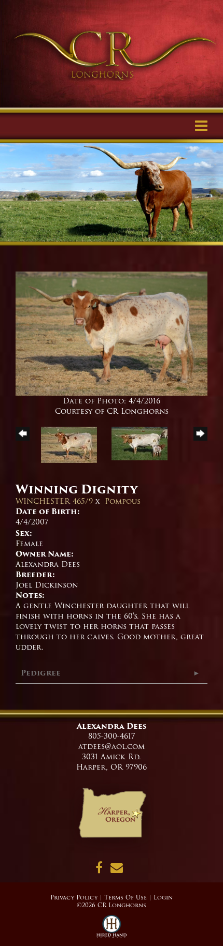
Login (163, 897)
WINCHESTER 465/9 (54, 501)
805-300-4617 (111, 736)
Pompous (123, 501)
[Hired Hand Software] (111, 930)
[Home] (111, 816)
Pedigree (41, 673)
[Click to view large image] (111, 333)
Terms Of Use (125, 897)
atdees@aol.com (111, 746)
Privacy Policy (73, 897)
